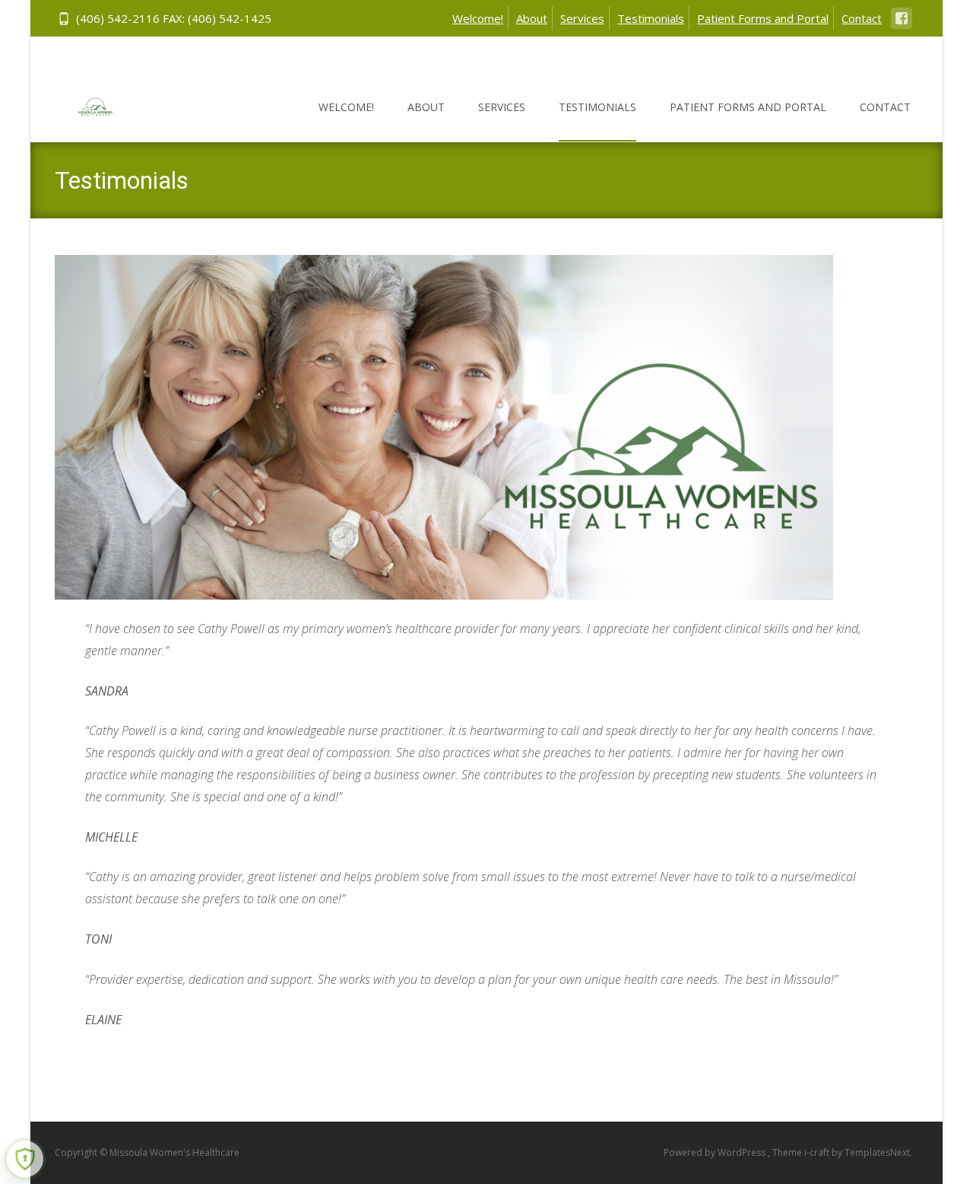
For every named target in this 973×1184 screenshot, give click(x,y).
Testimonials (650, 18)
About (531, 18)
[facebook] (901, 25)
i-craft (818, 1152)
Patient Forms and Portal (763, 18)
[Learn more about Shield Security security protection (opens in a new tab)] (25, 1159)
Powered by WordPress (716, 1152)
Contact (861, 18)
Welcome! (477, 18)
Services (582, 18)
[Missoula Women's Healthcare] (83, 103)
